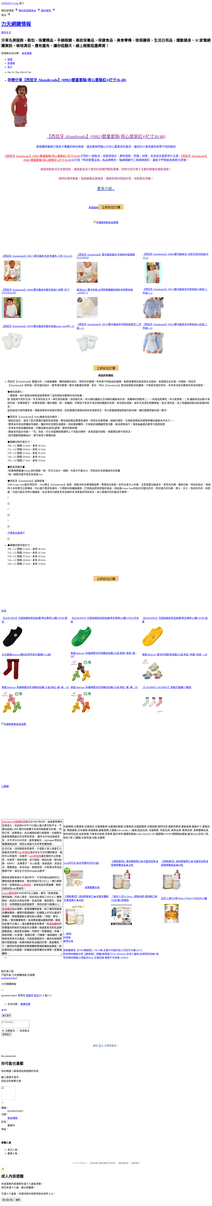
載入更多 (6, 1015)
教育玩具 (68, 941)
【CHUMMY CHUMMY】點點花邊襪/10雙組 (166, 687)
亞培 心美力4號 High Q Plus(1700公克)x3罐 (184, 898)
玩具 (3, 610)
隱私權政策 (123, 1163)
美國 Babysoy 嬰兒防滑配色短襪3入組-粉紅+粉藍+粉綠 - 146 (174, 654)
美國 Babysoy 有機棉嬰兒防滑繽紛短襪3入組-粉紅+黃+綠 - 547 (35, 687)
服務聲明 (135, 1163)
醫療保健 (25, 1004)
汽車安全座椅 (14, 533)
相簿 (9, 59)
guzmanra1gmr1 (9, 978)
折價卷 (67, 937)
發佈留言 (6, 1034)
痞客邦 (29, 995)
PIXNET (82, 1163)
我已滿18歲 (7, 1200)
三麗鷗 (5, 786)
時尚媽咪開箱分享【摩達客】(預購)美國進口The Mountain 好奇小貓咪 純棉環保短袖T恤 (111, 954)
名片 (9, 67)
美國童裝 (94, 207)
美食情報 (27, 53)
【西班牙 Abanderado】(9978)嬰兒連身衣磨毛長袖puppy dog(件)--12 (38, 326)
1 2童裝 (67, 934)
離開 (18, 1200)
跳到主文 (6, 32)
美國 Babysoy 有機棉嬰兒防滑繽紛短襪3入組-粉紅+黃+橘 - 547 (104, 687)
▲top (4, 1009)
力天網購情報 (16, 24)
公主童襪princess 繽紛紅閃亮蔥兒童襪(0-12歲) (26, 654)
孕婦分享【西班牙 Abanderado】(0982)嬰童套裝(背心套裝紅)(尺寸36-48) (66, 80)
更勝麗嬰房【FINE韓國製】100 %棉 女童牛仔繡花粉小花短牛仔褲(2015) (102, 950)
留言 (36, 995)
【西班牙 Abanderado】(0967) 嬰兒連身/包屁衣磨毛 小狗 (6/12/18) (37, 256)
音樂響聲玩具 (92, 887)
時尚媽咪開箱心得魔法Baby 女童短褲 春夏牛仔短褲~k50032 (95, 957)
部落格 (11, 63)
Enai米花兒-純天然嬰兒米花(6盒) (81, 863)
